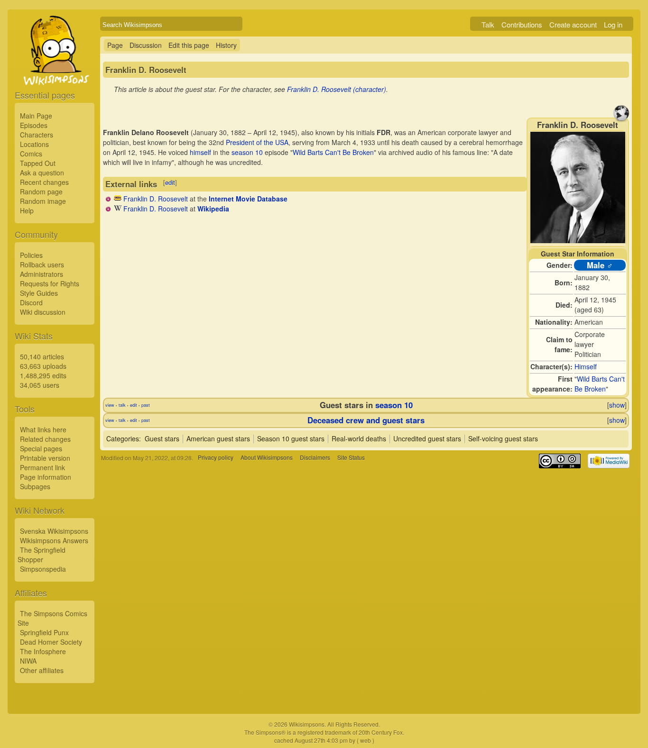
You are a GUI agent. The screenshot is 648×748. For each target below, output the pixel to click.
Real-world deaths (359, 438)
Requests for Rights (49, 283)
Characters (36, 134)
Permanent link (42, 467)
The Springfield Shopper (41, 554)
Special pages (41, 448)
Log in (613, 24)
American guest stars (218, 438)
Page (115, 45)
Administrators (41, 274)
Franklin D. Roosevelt (155, 198)
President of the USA (257, 142)
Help (27, 210)
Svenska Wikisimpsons (54, 531)
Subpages (35, 486)
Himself (585, 366)
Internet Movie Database (248, 198)
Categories (122, 438)
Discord (31, 302)
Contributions (521, 24)
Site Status (351, 458)
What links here (43, 429)
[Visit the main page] (54, 72)
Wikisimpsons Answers (54, 540)
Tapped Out (38, 163)
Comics (31, 153)
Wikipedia (213, 208)
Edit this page (188, 45)
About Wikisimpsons (267, 458)
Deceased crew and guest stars (366, 420)
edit (170, 182)
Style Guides (39, 293)
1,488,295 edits (43, 375)
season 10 (247, 152)
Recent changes (44, 182)
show (617, 405)
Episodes (33, 125)
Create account (573, 24)
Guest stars (162, 438)
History (226, 45)
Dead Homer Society (51, 642)
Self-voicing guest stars (503, 438)
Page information (45, 477)
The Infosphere (43, 651)
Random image (43, 201)
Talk (487, 24)
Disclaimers (315, 458)
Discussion (146, 45)
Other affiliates (42, 670)
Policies (31, 255)
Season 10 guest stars (290, 438)
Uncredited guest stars (427, 438)
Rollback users (42, 264)
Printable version (45, 458)
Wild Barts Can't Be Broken (599, 383)
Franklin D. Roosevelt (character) (336, 89)
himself (200, 152)
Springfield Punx (44, 632)
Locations (34, 144)
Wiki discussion (42, 312)
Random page (41, 191)
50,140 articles (42, 356)
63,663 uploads (43, 366)
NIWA (28, 661)
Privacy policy (215, 458)
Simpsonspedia (43, 569)
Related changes (45, 439)
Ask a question (42, 172)
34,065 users (39, 385)
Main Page (36, 115)
